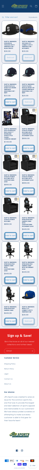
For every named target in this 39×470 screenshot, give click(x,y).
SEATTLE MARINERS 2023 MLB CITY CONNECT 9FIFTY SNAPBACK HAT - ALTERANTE (28, 45)
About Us (7, 384)
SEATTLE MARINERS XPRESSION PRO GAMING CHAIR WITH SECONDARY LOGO (28, 266)
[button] (2, 6)
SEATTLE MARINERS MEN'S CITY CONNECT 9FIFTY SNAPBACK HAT (28, 309)
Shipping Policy (9, 364)
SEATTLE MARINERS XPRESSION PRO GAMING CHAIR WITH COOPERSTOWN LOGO (10, 267)
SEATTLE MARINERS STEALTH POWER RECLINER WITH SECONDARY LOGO (28, 177)
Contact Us (8, 379)
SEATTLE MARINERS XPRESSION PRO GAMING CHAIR (10, 308)
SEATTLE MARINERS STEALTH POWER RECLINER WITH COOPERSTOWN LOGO (10, 178)
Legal (6, 374)
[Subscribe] (32, 351)
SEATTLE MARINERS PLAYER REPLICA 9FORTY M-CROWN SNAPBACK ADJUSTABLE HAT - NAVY (10, 89)
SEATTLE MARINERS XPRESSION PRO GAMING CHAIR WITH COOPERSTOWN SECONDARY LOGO (28, 222)
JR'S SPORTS (21, 468)
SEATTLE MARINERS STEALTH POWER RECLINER (10, 219)
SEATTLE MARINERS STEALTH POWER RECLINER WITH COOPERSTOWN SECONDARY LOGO (28, 132)
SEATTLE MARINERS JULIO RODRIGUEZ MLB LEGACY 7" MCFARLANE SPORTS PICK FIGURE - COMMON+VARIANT (10, 134)
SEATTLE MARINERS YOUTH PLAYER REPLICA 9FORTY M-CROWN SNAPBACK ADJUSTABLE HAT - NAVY (28, 89)
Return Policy (9, 369)
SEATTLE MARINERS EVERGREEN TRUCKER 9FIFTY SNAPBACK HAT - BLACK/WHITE (10, 45)
